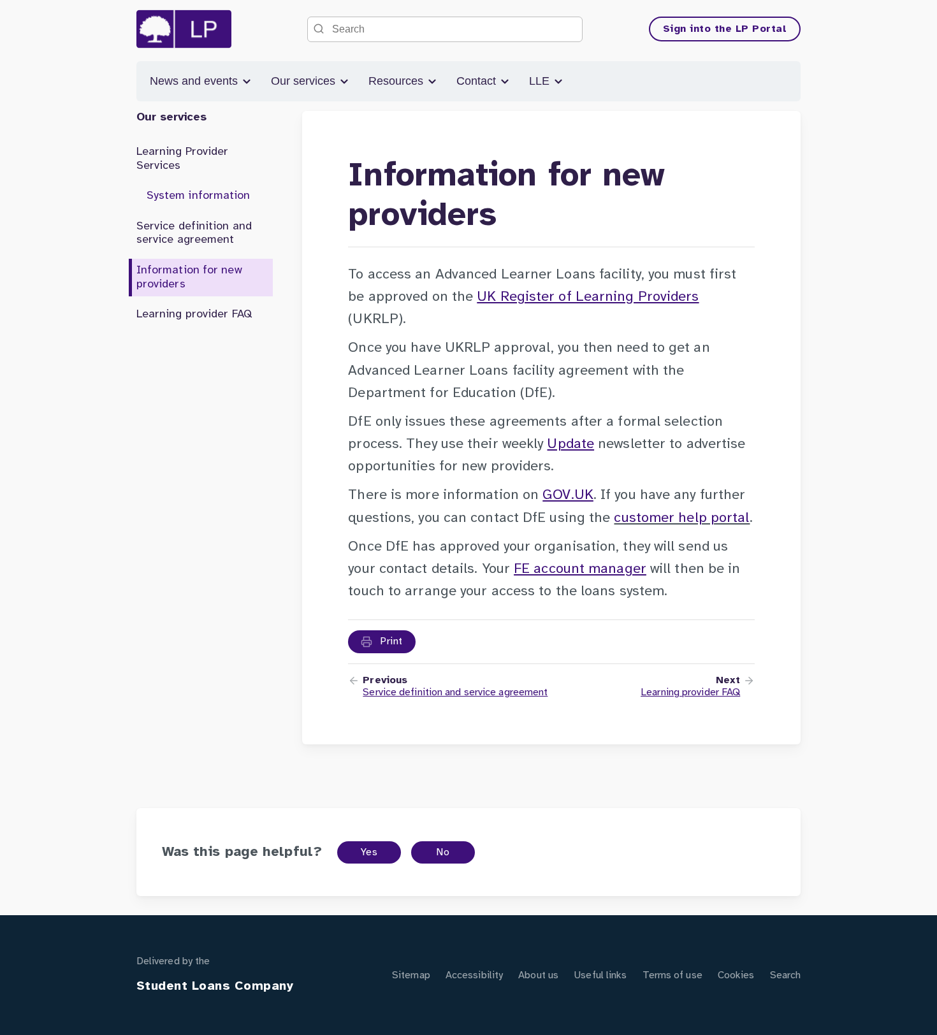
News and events (195, 81)
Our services (304, 81)
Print (390, 641)
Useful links (600, 975)
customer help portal (682, 518)
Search (785, 975)
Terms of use (672, 975)
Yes (369, 852)
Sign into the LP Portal (725, 29)
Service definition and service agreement (194, 234)
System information (199, 196)
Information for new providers (189, 277)
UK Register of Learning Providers (588, 297)
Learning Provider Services (182, 159)
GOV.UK (567, 495)
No (442, 852)
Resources (397, 81)
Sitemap (411, 975)
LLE (541, 81)
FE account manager (580, 569)
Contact (477, 81)
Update (570, 444)
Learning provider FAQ (194, 314)
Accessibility (474, 975)
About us (538, 975)
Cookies (736, 975)
